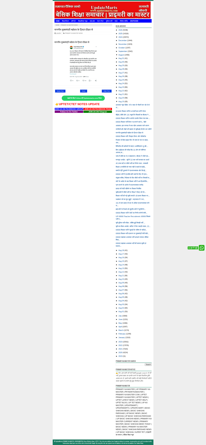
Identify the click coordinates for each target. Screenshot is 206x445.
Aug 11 (121, 276)
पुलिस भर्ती (109, 21)
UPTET (73, 21)
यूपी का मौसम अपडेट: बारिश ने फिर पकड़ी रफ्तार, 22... (133, 226)
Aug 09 (121, 283)
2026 (120, 30)
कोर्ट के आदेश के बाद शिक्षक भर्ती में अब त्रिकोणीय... (132, 181)
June (120, 319)
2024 (120, 37)
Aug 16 (121, 257)
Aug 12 (121, 272)
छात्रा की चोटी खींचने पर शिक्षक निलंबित (128, 189)
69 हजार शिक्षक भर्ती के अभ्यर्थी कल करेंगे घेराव (131, 111)
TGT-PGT (100, 21)
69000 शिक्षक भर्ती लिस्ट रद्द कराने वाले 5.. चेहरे (131, 122)
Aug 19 (121, 101)
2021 (120, 349)
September (123, 51)
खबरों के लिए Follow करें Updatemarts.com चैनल (84, 98)
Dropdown (134, 21)
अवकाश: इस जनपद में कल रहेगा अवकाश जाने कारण (132, 126)
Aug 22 (121, 91)
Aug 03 (121, 304)
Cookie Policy (140, 443)
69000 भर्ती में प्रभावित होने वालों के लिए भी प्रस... (132, 174)
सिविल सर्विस (124, 21)
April (120, 327)
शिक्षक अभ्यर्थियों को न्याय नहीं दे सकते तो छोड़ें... (131, 167)
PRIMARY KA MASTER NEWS (74, 33)
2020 (120, 352)
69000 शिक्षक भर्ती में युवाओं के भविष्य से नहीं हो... (131, 230)
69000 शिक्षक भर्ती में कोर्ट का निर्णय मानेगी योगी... (131, 213)
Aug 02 (121, 308)
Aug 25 (121, 80)
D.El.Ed (92, 21)
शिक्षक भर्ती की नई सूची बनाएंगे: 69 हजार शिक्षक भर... (133, 196)
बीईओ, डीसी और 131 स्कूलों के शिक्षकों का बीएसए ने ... (133, 115)
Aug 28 (121, 69)
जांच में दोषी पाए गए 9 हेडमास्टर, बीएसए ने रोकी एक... (132, 156)
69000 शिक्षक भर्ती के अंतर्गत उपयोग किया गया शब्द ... (133, 118)
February (122, 334)
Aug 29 (121, 65)
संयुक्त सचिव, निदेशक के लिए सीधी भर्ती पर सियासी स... (133, 178)
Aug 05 (121, 297)
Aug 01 (121, 311)
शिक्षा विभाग (65, 21)
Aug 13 (121, 268)
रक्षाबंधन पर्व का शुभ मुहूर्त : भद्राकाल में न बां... (130, 199)
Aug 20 (121, 98)
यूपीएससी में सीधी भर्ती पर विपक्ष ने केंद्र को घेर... (131, 192)
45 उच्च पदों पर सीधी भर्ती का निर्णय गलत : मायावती (132, 163)
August (121, 55)
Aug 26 (121, 76)
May (120, 323)
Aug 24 (121, 83)
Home (58, 21)
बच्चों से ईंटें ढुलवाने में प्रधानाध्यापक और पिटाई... (131, 170)
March (121, 330)
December (122, 40)
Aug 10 (121, 279)
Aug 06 (121, 293)
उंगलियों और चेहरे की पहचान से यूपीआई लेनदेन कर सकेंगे (134, 129)
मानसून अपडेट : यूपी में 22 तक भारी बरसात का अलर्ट (132, 160)
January (121, 337)
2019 (120, 356)
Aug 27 (121, 73)
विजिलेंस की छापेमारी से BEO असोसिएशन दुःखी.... (132, 146)
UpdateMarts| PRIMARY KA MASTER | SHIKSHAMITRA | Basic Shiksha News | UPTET (77, 441)
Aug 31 (121, 58)
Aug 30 (121, 62)
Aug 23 (121, 87)
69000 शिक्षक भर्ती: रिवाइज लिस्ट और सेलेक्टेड (131, 136)
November (122, 44)
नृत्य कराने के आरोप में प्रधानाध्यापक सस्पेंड (129, 185)
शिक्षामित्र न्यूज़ (83, 21)
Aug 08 (121, 286)
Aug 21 (121, 94)
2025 (120, 33)
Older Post (107, 91)
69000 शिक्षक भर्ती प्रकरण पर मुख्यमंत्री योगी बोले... (132, 233)
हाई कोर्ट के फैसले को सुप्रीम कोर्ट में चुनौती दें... (131, 209)
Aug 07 (121, 290)
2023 (120, 342)
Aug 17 (121, 254)
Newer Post (60, 91)
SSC (116, 21)
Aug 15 (121, 261)
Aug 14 (121, 265)
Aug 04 (121, 301)
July (120, 316)
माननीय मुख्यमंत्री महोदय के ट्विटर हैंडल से (129, 133)
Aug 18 (121, 250)
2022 (120, 345)
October (121, 48)
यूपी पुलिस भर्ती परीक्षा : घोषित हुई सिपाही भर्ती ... (130, 223)
